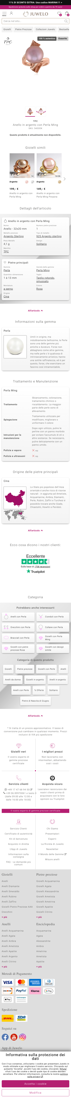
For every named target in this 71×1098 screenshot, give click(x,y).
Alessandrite (43, 941)
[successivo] (64, 179)
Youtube (14, 1037)
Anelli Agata (8, 936)
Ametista (41, 956)
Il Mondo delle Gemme (51, 854)
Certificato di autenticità (18, 834)
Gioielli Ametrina (45, 901)
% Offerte (39, 690)
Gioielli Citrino (44, 912)
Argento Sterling (14, 236)
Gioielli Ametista (45, 896)
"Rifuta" (63, 1069)
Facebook (5, 1037)
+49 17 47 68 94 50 (18, 789)
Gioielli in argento (35, 679)
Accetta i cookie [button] (35, 1084)
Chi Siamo (52, 828)
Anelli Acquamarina (13, 931)
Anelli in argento (57, 679)
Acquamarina (43, 931)
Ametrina (41, 951)
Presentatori (52, 834)
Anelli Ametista (10, 946)
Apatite (40, 961)
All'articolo (34, 310)
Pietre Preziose (23, 29)
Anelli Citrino (9, 961)
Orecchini (7, 912)
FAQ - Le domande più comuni (18, 863)
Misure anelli (52, 859)
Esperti (52, 839)
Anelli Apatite (9, 951)
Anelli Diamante (10, 886)
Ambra (40, 946)
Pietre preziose (24, 669)
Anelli (63, 669)
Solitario (41, 244)
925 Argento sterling (49, 236)
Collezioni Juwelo (45, 29)
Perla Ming (43, 270)
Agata (39, 936)
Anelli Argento (10, 956)
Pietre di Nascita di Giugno (35, 701)
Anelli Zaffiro (9, 901)
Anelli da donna (13, 679)
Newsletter (52, 849)
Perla (7, 270)
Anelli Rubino (9, 896)
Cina (6, 297)
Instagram (22, 1037)
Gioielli (7, 29)
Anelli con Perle (21, 690)
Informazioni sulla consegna (18, 856)
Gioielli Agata (44, 886)
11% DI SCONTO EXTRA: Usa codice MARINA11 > (35, 2)
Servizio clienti (18, 784)
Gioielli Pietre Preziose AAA (17, 907)
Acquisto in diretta (18, 844)
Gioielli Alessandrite (47, 891)
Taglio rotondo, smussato (45, 279)
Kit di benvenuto (18, 839)
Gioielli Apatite (44, 907)
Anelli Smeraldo (10, 891)
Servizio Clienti (18, 828)
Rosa (39, 289)
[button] (4, 13)
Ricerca (66, 21)
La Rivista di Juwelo (52, 844)
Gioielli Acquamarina (48, 881)
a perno (8, 289)
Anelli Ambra (9, 941)
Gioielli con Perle (46, 669)
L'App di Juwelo (18, 849)
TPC (6, 252)
